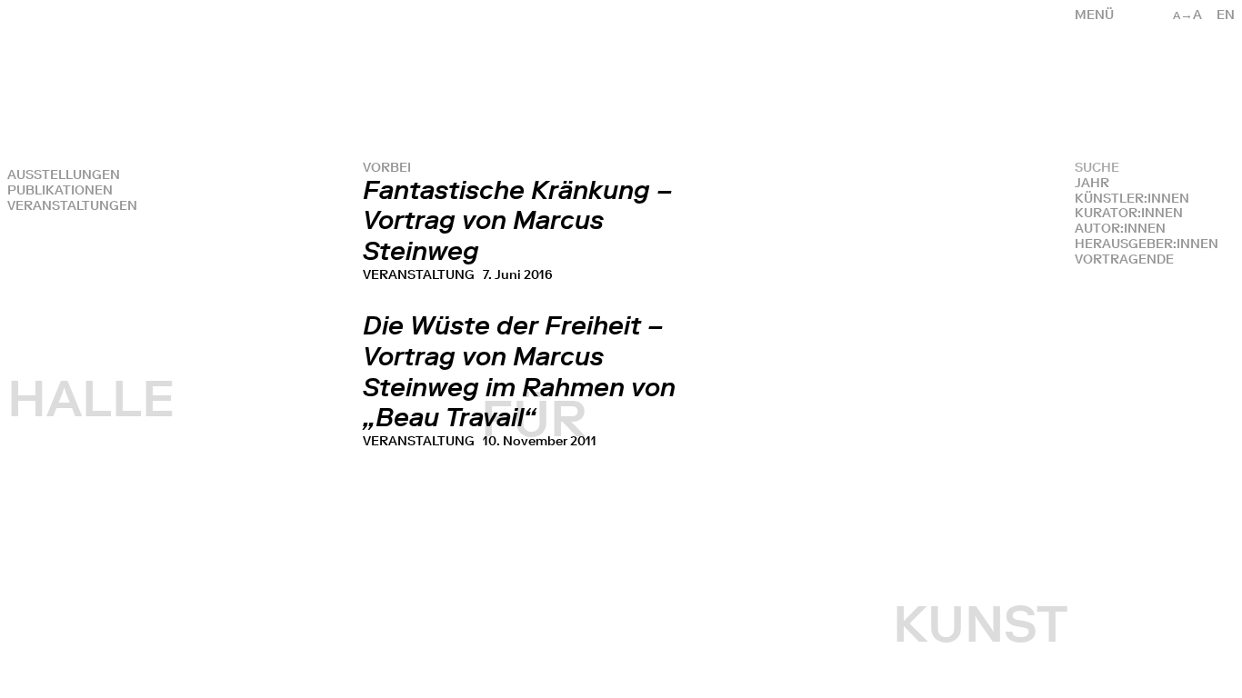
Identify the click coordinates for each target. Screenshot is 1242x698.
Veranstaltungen (72, 206)
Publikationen (60, 190)
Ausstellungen (63, 175)
